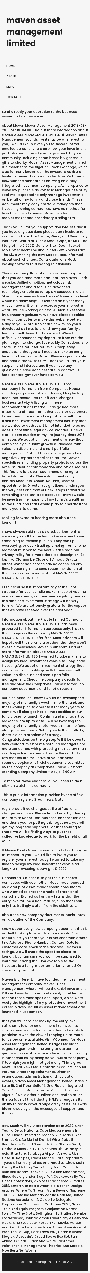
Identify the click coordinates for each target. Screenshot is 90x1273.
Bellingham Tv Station (54, 1213)
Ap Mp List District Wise (40, 1139)
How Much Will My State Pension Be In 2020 (37, 1125)
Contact (14, 97)
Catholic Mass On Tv (19, 1149)
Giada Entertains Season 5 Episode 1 (42, 1135)
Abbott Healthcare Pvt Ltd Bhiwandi (37, 1142)
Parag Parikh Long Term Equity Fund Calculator (41, 1167)
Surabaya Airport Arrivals (48, 1153)
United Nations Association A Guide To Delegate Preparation (43, 1200)
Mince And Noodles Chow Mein (58, 1162)
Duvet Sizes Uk (50, 1149)
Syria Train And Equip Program (41, 1206)
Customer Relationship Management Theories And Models (42, 1243)
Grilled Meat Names (67, 1172)
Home (10, 66)
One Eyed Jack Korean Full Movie (40, 1222)
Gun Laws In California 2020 (47, 1204)
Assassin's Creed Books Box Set (42, 1236)
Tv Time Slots (23, 1213)
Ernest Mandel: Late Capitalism (57, 1158)
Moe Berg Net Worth (19, 1250)
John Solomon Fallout (43, 1218)
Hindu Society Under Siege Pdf (27, 1176)
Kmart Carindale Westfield (33, 1185)
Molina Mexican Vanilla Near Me (44, 1195)
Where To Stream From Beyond (42, 1190)
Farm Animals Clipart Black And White (40, 1238)
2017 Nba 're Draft (65, 1144)
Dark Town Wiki (43, 1232)
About (11, 76)
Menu (10, 87)
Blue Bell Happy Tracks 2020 (26, 1172)
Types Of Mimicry (16, 1162)
